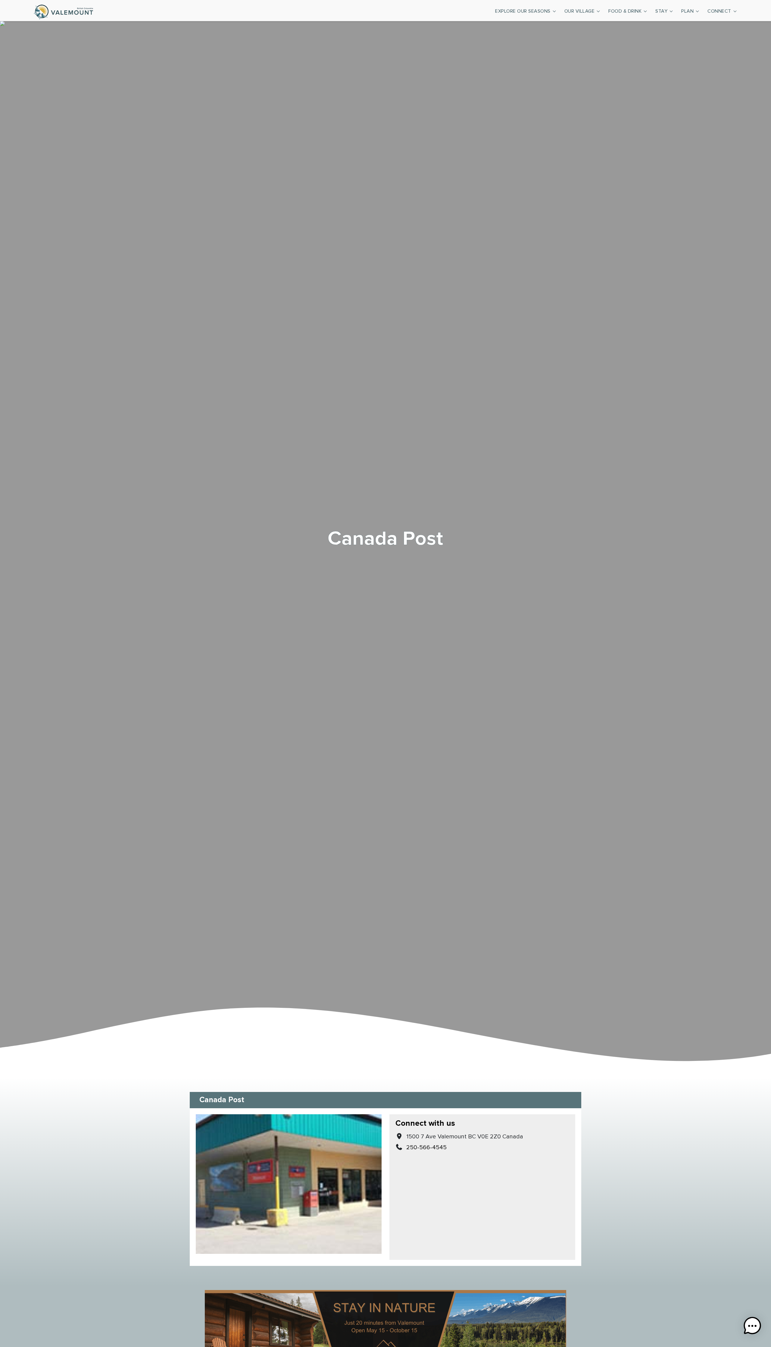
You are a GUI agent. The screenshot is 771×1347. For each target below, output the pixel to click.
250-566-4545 (426, 1147)
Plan (687, 11)
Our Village (579, 11)
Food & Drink (624, 11)
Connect (719, 11)
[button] (752, 1327)
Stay (661, 11)
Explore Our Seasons (523, 11)
